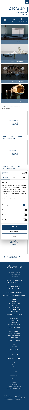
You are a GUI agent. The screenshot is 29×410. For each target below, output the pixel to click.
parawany (14, 346)
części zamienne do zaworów (14, 324)
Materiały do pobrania (14, 358)
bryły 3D (14, 368)
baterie (14, 301)
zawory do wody (14, 318)
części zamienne (14, 311)
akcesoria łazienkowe (14, 307)
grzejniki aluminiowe (15, 106)
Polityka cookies (14, 288)
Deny (14, 236)
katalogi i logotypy (14, 362)
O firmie (14, 372)
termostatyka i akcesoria (14, 333)
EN (22, 14)
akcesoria (14, 305)
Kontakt (14, 378)
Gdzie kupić (14, 376)
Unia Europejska (22, 12)
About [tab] (24, 177)
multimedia (14, 366)
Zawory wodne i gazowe (14, 314)
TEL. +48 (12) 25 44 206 (14, 282)
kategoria (5, 106)
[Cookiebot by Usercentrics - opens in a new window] (20, 173)
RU (26, 14)
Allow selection (14, 231)
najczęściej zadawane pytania (14, 388)
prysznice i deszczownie (14, 303)
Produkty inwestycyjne (14, 309)
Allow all (14, 226)
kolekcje (14, 299)
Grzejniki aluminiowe (14, 327)
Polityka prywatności (14, 286)
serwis (14, 382)
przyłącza (14, 322)
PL (24, 14)
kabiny (14, 344)
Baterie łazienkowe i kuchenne (14, 295)
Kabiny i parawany (14, 340)
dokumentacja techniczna (14, 364)
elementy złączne (14, 337)
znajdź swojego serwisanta (14, 386)
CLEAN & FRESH (14, 349)
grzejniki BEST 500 (7, 108)
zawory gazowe (14, 320)
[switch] (25, 210)
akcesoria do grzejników (14, 335)
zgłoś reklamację (14, 384)
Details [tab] (15, 177)
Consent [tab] (5, 177)
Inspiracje (14, 354)
